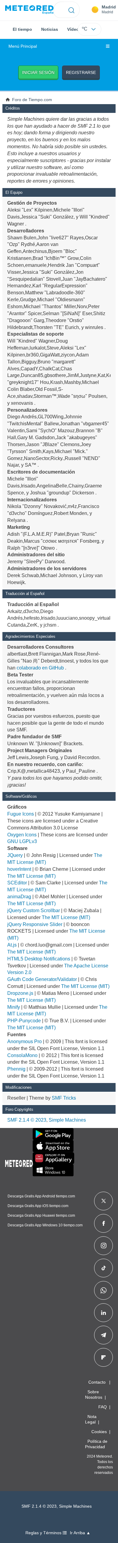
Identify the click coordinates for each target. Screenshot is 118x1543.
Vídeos (74, 29)
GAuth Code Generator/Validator (42, 979)
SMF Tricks (64, 1098)
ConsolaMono (22, 1055)
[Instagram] (104, 1245)
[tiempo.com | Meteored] (19, 1162)
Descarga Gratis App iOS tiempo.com (38, 1206)
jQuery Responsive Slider (34, 924)
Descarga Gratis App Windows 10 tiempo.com (45, 1225)
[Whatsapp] (103, 1290)
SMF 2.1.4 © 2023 (26, 1120)
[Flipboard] (103, 1357)
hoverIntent (19, 869)
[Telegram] (103, 1335)
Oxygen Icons (22, 834)
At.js (12, 944)
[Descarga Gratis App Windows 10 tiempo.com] (53, 1170)
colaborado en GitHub (40, 667)
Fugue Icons (20, 813)
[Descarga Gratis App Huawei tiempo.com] (53, 1158)
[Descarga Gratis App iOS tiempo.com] (53, 1146)
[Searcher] (72, 10)
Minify (13, 1007)
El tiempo (22, 29)
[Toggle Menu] (108, 46)
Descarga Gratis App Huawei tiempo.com (41, 1215)
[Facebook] (103, 1223)
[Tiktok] (103, 1268)
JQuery (15, 855)
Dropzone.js (20, 993)
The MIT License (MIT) (31, 876)
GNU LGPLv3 (22, 841)
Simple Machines (67, 1120)
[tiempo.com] (29, 9)
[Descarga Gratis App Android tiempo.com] (53, 1134)
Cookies (99, 1431)
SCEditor (17, 882)
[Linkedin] (103, 1312)
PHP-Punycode (24, 1020)
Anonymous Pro (24, 1041)
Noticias (49, 29)
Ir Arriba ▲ (80, 1533)
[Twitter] (103, 1201)
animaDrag (19, 896)
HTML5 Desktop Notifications (38, 958)
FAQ (102, 1406)
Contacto (97, 1382)
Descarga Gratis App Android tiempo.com (41, 1196)
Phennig (16, 1069)
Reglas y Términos (44, 1533)
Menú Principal (22, 46)
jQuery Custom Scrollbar (33, 910)
